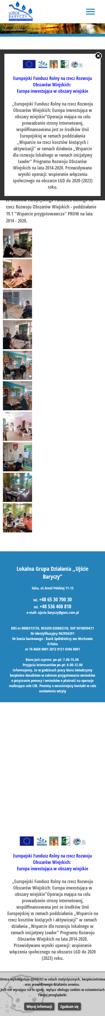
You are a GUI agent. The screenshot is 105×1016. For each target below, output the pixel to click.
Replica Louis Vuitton (29, 193)
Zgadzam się (69, 1006)
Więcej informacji (39, 1006)
